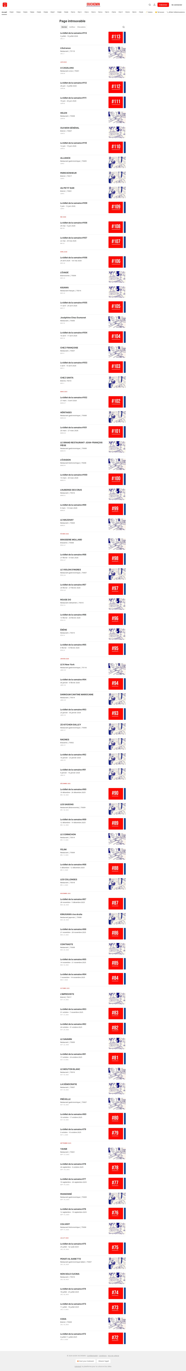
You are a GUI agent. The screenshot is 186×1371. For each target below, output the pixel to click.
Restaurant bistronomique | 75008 (73, 463)
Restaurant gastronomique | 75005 (73, 161)
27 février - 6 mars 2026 (69, 558)
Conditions (103, 1356)
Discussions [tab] (81, 27)
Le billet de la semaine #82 (73, 1024)
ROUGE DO (65, 599)
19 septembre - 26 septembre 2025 (73, 1182)
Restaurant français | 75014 (70, 290)
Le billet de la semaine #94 (73, 679)
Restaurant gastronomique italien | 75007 (76, 1262)
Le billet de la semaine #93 (73, 709)
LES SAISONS (67, 804)
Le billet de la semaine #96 (73, 615)
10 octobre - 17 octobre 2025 (71, 1117)
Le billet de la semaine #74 (73, 1289)
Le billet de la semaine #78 (73, 1164)
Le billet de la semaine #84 (73, 974)
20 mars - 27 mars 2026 (69, 430)
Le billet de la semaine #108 (73, 223)
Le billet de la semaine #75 (73, 1244)
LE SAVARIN (66, 1039)
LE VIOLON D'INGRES (70, 569)
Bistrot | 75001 (66, 191)
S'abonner (163, 5)
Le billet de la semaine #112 (73, 83)
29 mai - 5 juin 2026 (67, 226)
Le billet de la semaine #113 (73, 33)
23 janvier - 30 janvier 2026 (70, 712)
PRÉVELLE (65, 1099)
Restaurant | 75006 (67, 320)
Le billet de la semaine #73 (73, 1304)
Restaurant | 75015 (67, 633)
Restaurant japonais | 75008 (70, 917)
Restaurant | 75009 (67, 852)
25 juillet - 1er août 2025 (69, 1247)
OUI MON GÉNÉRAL (69, 128)
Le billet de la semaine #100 (73, 475)
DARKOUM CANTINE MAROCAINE (76, 694)
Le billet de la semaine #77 (73, 1179)
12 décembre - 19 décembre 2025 (73, 822)
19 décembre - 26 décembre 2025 (73, 792)
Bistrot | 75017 (66, 176)
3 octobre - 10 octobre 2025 (70, 1132)
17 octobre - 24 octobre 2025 (71, 1057)
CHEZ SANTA (66, 377)
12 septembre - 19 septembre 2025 (73, 1212)
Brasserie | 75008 (67, 543)
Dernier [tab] (64, 27)
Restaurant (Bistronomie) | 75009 (72, 807)
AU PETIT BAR (67, 188)
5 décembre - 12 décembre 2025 (72, 867)
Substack (78, 1366)
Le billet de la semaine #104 (73, 332)
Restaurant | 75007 (67, 351)
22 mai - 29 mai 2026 (68, 241)
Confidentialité (92, 1356)
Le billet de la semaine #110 (73, 143)
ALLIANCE (65, 158)
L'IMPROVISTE (67, 994)
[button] (4, 12)
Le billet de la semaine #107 (73, 238)
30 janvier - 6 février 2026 (70, 682)
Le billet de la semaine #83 (73, 1009)
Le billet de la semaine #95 (73, 645)
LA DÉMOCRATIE (68, 1084)
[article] (93, 37)
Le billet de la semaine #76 (73, 1209)
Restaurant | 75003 (67, 523)
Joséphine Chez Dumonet (73, 317)
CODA (63, 1319)
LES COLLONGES (68, 879)
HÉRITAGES (66, 412)
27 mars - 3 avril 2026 (68, 400)
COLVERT (65, 1224)
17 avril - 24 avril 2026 (68, 306)
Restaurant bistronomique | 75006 (73, 1227)
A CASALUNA (67, 68)
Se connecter (177, 5)
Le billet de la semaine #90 (73, 789)
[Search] (150, 5)
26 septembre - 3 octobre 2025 (71, 1167)
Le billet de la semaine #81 (73, 1054)
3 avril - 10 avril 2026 (68, 366)
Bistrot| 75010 (65, 381)
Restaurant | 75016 (67, 493)
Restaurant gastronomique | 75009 (73, 1197)
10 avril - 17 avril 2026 (68, 336)
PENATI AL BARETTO (70, 1259)
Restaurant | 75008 (67, 116)
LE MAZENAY (67, 520)
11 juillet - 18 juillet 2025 (69, 1307)
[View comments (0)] (76, 41)
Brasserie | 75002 (67, 742)
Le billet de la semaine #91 (73, 769)
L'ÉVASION (65, 460)
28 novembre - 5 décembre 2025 (72, 902)
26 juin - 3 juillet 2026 (68, 86)
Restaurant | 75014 (67, 697)
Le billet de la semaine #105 (73, 302)
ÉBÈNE (63, 630)
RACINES (64, 739)
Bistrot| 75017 (65, 997)
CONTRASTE (66, 944)
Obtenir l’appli (103, 1361)
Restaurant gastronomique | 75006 (73, 728)
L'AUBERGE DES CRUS (71, 490)
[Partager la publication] (154, 5)
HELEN (63, 113)
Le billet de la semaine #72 (73, 1334)
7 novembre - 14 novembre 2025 (72, 977)
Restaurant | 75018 (67, 882)
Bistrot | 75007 (66, 131)
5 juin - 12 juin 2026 (67, 206)
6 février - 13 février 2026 (69, 648)
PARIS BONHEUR (68, 173)
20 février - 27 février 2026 (70, 588)
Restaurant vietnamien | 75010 (72, 603)
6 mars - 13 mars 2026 (68, 508)
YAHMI (63, 1149)
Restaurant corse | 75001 (69, 71)
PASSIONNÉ (66, 1194)
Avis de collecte (113, 1356)
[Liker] (61, 56)
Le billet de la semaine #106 (73, 257)
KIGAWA (64, 287)
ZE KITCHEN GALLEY (70, 724)
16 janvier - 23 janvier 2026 (70, 758)
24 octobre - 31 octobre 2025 (71, 1027)
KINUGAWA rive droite (71, 914)
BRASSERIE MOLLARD (71, 539)
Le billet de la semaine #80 (73, 1114)
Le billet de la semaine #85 (73, 959)
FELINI (63, 849)
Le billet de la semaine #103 (73, 362)
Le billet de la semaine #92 (73, 754)
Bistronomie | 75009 (68, 275)
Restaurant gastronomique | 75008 (73, 415)
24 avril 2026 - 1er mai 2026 (71, 260)
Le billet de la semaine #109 (73, 203)
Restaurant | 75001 (67, 1152)
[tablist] (73, 27)
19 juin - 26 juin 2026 (68, 101)
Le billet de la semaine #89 (73, 819)
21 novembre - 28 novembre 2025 (73, 932)
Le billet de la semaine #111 (73, 98)
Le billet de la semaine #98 (73, 554)
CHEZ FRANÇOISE (69, 347)
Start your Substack (86, 1361)
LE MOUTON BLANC (70, 1069)
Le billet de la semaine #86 (73, 929)
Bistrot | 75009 (66, 1322)
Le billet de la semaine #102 (73, 397)
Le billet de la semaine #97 (73, 585)
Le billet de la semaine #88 (73, 864)
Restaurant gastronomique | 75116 (73, 667)
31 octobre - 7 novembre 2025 (71, 1012)
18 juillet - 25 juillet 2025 (69, 1292)
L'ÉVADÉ (64, 272)
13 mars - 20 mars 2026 (69, 478)
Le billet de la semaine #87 (73, 899)
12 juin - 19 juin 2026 (68, 146)
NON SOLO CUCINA (69, 1274)
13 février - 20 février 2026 (70, 618)
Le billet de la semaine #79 (73, 1129)
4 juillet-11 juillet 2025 (68, 1337)
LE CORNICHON (68, 834)
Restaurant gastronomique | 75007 (73, 573)
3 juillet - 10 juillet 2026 (69, 36)
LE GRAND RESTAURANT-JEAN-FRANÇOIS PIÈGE (81, 444)
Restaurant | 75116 (67, 51)
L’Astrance (65, 48)
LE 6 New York (67, 664)
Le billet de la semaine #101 (73, 427)
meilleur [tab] (72, 27)
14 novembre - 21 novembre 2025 (73, 962)
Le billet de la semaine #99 (73, 505)
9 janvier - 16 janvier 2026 (70, 773)
